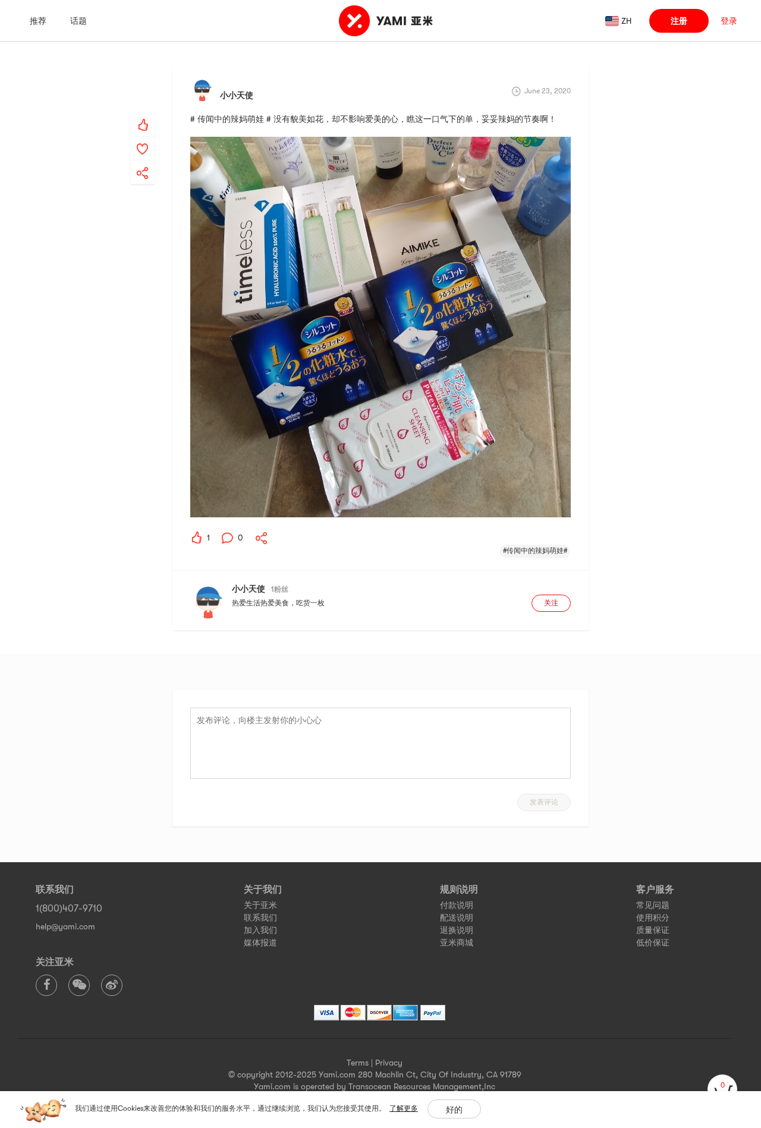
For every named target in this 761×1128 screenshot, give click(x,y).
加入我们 (260, 930)
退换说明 (456, 930)
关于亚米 (260, 905)
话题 (78, 21)
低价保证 (652, 942)
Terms (358, 1062)
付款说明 (456, 905)
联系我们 (260, 917)
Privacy (388, 1062)
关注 (551, 603)
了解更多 (403, 1108)
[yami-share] (143, 161)
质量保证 (652, 930)
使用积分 (652, 917)
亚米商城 (456, 942)
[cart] (722, 1089)
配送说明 (456, 917)
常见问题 (652, 905)
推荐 (38, 21)
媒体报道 (260, 942)
